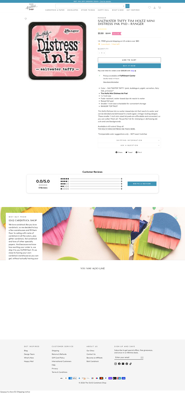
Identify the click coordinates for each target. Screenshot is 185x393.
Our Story (90, 350)
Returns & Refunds (59, 354)
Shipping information (129, 140)
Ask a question (129, 145)
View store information (111, 82)
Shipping (55, 350)
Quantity (103, 49)
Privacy (55, 368)
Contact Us (91, 354)
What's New (118, 10)
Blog (26, 350)
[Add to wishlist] (25, 18)
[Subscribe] (142, 357)
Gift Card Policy (58, 358)
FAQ (53, 365)
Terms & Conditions (59, 372)
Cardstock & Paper (55, 10)
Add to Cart (43, 325)
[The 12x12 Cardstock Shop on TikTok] (130, 364)
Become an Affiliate (95, 358)
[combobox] (93, 6)
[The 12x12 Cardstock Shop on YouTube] (123, 364)
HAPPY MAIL (103, 10)
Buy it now (129, 66)
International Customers (61, 361)
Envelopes (73, 10)
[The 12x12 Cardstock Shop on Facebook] (119, 364)
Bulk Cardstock (93, 361)
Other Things (88, 10)
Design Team (29, 354)
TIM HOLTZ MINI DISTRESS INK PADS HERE (116, 129)
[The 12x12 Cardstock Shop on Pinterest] (127, 364)
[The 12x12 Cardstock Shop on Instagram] (115, 364)
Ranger (102, 18)
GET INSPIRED (133, 10)
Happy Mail (29, 361)
